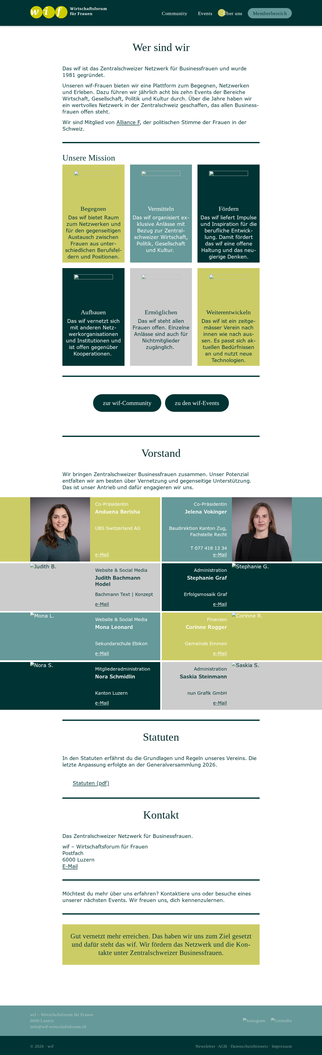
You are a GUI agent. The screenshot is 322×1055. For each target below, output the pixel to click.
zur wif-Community (127, 403)
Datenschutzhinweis (249, 1046)
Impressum (282, 1046)
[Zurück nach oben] (315, 1048)
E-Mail (70, 866)
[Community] (174, 12)
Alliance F (128, 122)
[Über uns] (233, 12)
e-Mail (102, 554)
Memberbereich (270, 13)
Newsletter (205, 1046)
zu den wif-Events (197, 403)
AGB (222, 1046)
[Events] (205, 12)
